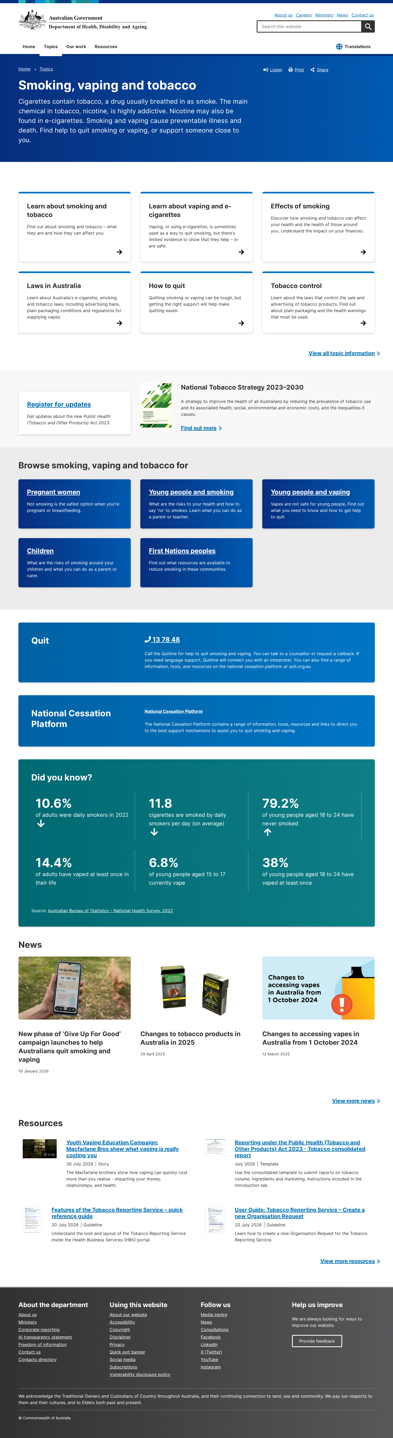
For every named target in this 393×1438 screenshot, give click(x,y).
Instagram (211, 1367)
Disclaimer (120, 1337)
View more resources (347, 1261)
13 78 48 (165, 639)
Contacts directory (37, 1359)
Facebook (211, 1337)
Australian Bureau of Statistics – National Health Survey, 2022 (110, 910)
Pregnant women (53, 492)
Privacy (117, 1344)
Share (322, 69)
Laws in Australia (54, 286)
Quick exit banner (127, 1352)
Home (29, 46)
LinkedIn (209, 1344)
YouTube (209, 1359)
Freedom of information (42, 1344)
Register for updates (59, 404)
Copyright (120, 1329)
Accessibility (122, 1322)
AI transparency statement (45, 1337)
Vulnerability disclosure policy (140, 1374)
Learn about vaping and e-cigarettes (190, 210)
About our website (128, 1314)
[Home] (82, 20)
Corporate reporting (39, 1329)
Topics (51, 46)
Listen (276, 69)
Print (299, 69)
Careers (304, 15)
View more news (353, 1101)
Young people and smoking (191, 492)
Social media (123, 1359)
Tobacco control (296, 286)
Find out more (199, 428)
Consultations (215, 1329)
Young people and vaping (310, 492)
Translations (358, 46)
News (342, 15)
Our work (76, 46)
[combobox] (309, 26)
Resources (106, 46)
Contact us (363, 15)
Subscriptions (123, 1367)
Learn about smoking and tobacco (67, 210)
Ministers (324, 15)
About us (283, 15)
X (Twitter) (211, 1352)
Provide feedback (317, 1341)
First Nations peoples (182, 551)
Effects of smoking (300, 206)
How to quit (167, 286)
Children (40, 551)
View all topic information (342, 353)
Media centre (214, 1314)
